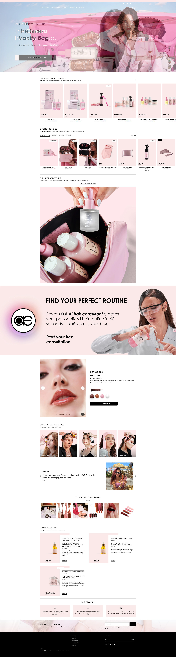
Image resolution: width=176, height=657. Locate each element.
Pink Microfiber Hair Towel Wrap (107, 167)
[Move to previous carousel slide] (85, 69)
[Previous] (76, 1)
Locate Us (74, 638)
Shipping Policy (75, 643)
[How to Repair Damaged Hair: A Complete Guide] (55, 581)
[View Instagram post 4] (95, 510)
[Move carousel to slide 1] (87, 68)
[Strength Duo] (51, 101)
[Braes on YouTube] (130, 3)
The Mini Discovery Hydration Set (149, 119)
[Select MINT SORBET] (107, 396)
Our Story (74, 636)
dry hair (71, 571)
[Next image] (83, 388)
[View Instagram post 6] (127, 510)
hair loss (130, 538)
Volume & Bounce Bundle (124, 119)
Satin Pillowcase (127, 167)
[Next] (99, 1)
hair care (64, 538)
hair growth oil (71, 538)
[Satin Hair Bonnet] (166, 152)
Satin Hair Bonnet (166, 167)
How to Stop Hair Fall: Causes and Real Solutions (121, 544)
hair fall (118, 538)
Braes (48, 650)
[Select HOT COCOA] (92, 396)
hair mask (82, 571)
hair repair (64, 573)
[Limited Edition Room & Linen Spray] (147, 152)
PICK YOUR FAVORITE (104, 403)
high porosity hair (66, 540)
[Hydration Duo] (75, 101)
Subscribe (132, 639)
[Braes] (41, 7)
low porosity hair (75, 540)
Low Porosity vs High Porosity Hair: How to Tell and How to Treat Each (72, 544)
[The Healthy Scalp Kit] (100, 101)
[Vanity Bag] (88, 152)
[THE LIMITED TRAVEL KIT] (49, 152)
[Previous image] (43, 388)
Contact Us (74, 645)
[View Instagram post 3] (80, 510)
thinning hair (114, 540)
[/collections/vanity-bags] (88, 37)
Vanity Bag (88, 167)
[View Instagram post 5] (111, 510)
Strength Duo (51, 119)
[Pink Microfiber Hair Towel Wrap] (108, 152)
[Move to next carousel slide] (91, 69)
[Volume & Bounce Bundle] (124, 101)
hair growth (124, 538)
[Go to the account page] (132, 7)
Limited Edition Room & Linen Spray (146, 168)
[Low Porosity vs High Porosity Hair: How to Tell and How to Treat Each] (55, 548)
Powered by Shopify (43, 652)
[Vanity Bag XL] (68, 152)
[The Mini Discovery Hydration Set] (149, 101)
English (134, 3)
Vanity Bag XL (68, 167)
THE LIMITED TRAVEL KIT (49, 167)
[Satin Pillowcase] (127, 152)
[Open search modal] (129, 7)
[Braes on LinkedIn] (127, 3)
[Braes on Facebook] (123, 3)
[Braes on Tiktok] (129, 3)
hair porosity (79, 538)
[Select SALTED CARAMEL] (97, 396)
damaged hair (65, 571)
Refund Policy (75, 640)
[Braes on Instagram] (125, 3)
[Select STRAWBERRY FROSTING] (102, 396)
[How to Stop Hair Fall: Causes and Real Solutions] (103, 548)
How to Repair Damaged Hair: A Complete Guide (73, 577)
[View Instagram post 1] (48, 510)
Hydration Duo (76, 119)
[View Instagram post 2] (64, 510)
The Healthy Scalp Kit (100, 119)
